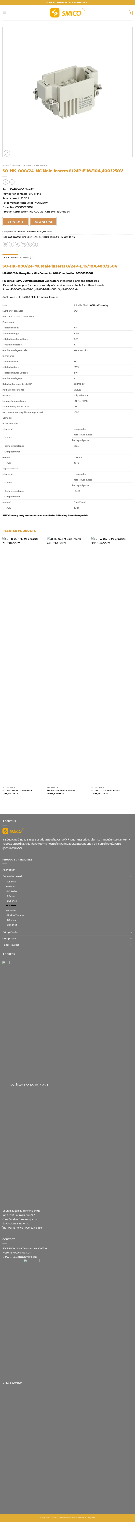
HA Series (11, 881)
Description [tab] (10, 257)
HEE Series (11, 901)
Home (5, 165)
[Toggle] (131, 876)
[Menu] (4, 13)
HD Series (11, 886)
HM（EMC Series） (15, 915)
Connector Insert (22, 165)
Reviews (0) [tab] (26, 257)
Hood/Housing (10, 945)
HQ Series (11, 920)
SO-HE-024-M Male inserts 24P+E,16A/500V (61, 792)
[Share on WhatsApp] (5, 244)
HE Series (10, 896)
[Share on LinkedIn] (35, 244)
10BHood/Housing (99, 305)
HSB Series (11, 925)
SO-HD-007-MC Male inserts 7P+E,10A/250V (17, 792)
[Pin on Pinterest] (29, 244)
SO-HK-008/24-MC (21, 189)
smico (52, 236)
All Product (19, 231)
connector (26, 236)
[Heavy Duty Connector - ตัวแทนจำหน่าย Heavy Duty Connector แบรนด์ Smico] (67, 13)
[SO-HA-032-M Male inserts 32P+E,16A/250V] (112, 661)
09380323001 (14, 236)
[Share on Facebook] (11, 244)
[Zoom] (7, 153)
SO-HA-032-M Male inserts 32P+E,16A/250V (105, 792)
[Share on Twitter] (17, 244)
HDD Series (11, 891)
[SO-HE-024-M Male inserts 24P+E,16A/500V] (67, 661)
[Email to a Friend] (23, 244)
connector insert (40, 236)
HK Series (41, 165)
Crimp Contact (11, 932)
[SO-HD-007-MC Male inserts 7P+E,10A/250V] (23, 661)
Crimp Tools (9, 938)
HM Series (11, 910)
